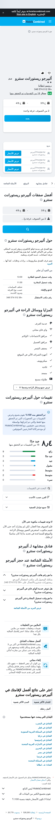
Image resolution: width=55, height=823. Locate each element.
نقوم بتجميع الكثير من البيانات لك (35, 793)
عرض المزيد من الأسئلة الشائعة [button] (27, 607)
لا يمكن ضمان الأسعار (38, 780)
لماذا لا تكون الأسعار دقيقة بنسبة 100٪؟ (31, 799)
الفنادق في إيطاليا (44, 764)
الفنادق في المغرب (43, 723)
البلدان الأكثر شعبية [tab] (42, 701)
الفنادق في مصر (45, 752)
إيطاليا (32, 812)
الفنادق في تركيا (45, 735)
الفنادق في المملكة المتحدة (40, 760)
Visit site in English (26, 14)
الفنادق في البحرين (43, 748)
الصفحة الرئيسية (45, 812)
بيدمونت (17, 812)
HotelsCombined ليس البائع (37, 788)
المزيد (49, 263)
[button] (3, 12)
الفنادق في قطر (45, 727)
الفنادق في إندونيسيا (43, 739)
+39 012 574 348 (43, 89)
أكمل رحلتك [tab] (45, 708)
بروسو (39, 818)
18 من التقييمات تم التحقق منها (25, 93)
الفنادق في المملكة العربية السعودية (36, 731)
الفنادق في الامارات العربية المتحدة (37, 744)
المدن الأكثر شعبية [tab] (21, 701)
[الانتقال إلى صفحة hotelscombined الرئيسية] (33, 21)
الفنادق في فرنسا (44, 756)
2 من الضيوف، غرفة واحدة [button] (36, 110)
